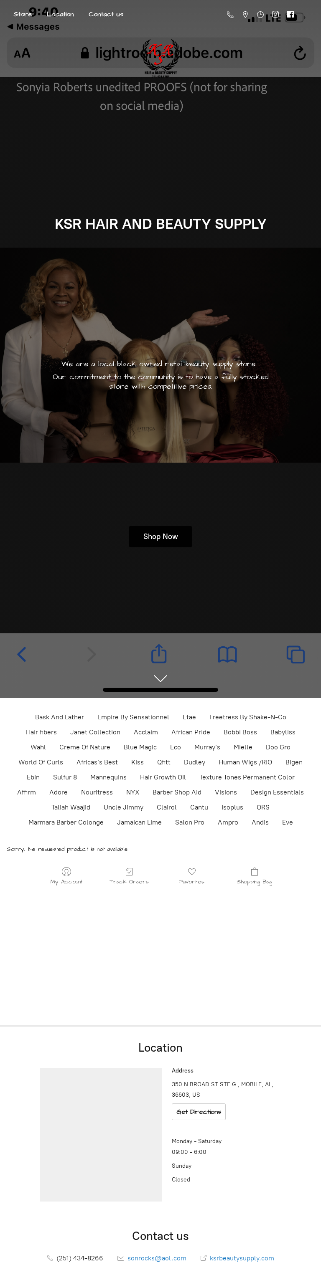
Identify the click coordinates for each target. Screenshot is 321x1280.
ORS (263, 807)
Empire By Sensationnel (133, 717)
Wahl (38, 747)
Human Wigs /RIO (245, 762)
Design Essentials (277, 792)
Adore (58, 792)
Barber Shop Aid (177, 792)
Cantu (199, 807)
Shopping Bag (254, 881)
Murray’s (207, 747)
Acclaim (146, 732)
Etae (189, 717)
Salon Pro (189, 822)
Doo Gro (278, 747)
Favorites (191, 881)
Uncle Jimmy (123, 807)
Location (60, 14)
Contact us (106, 14)
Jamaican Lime (139, 822)
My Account (67, 881)
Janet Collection (95, 732)
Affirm (26, 792)
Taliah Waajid (70, 807)
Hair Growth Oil (163, 777)
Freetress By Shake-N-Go (247, 717)
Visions (226, 792)
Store (22, 14)
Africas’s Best (97, 762)
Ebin (33, 777)
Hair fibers (41, 732)
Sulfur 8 (65, 777)
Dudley (194, 762)
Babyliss (283, 732)
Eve (287, 822)
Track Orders (129, 881)
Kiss (137, 762)
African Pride (190, 732)
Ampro (228, 822)
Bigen (294, 762)
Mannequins (108, 777)
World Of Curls (40, 762)
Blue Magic (140, 747)
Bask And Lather (59, 717)
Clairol (167, 807)
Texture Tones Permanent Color (247, 777)
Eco (175, 747)
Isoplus (232, 807)
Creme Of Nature (84, 747)
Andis (260, 822)
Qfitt (164, 762)
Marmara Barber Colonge (66, 822)
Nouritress (97, 792)
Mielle (243, 747)
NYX (132, 792)
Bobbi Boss (240, 732)
